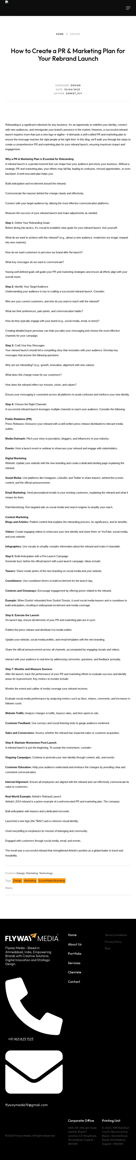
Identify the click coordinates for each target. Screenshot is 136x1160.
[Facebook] (11, 1120)
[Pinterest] (27, 1120)
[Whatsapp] (37, 1120)
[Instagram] (6, 1120)
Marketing (32, 873)
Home (60, 34)
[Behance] (22, 1120)
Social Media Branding (52, 880)
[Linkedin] (17, 1120)
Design (21, 873)
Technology (46, 873)
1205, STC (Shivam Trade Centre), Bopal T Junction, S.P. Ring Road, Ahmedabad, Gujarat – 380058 (82, 1135)
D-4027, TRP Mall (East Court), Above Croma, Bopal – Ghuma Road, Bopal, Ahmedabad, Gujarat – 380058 (115, 1135)
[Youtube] (32, 1120)
